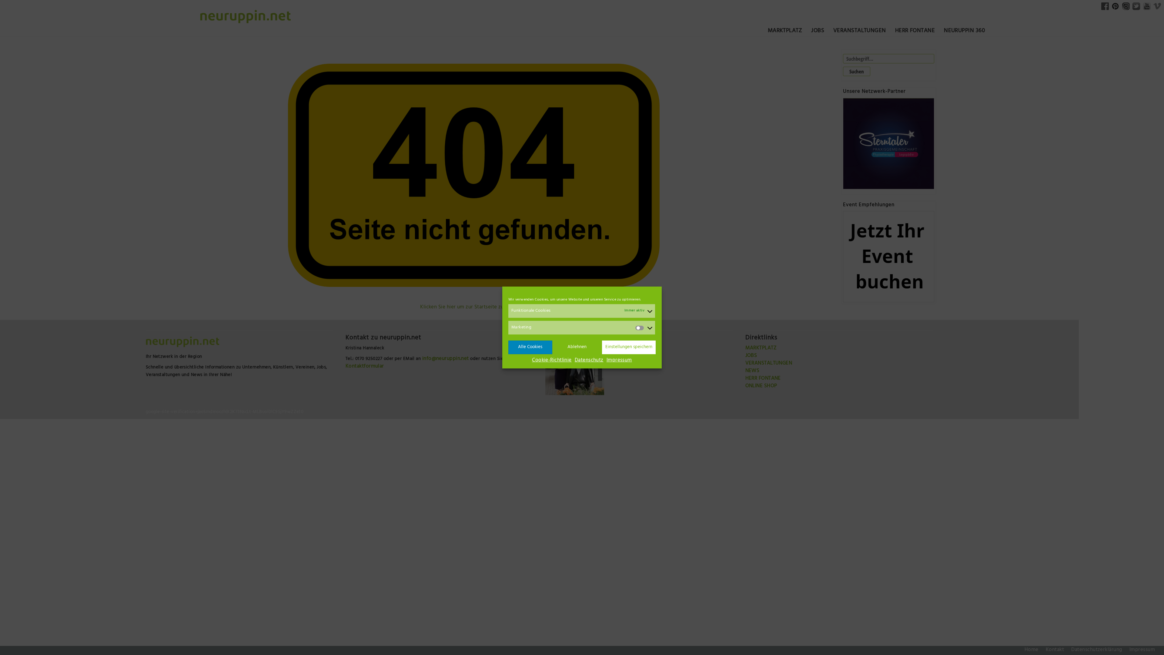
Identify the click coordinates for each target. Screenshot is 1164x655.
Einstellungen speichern (628, 347)
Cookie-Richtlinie (552, 360)
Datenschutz (589, 360)
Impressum (619, 360)
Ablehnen (577, 347)
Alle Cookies (530, 347)
